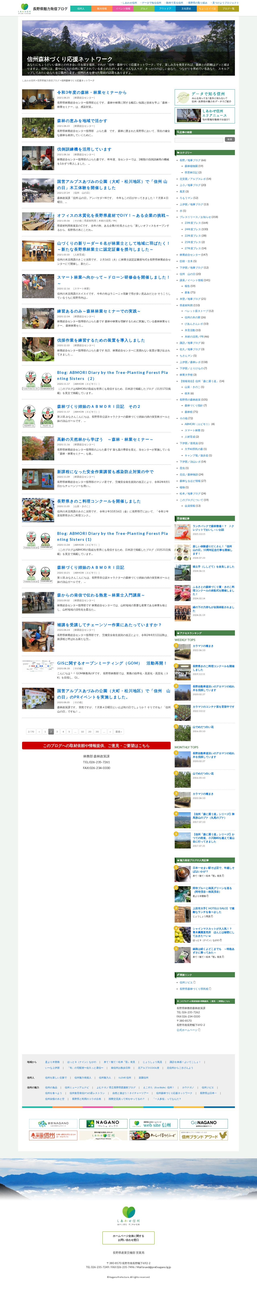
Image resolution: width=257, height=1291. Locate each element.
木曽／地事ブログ (190, 298)
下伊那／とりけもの (191, 368)
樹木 (187, 393)
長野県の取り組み (197, 2)
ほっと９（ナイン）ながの (81, 1061)
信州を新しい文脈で (56, 1077)
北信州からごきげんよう (180, 1067)
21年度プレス (193, 242)
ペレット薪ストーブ (196, 310)
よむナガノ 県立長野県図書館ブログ (116, 1087)
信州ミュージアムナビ (77, 1087)
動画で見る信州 (174, 2)
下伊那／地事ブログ (191, 267)
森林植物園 (191, 166)
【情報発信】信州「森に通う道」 (199, 381)
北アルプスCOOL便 (148, 1067)
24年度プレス (193, 229)
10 (82, 731)
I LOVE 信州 (125, 1077)
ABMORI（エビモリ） (198, 424)
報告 (187, 286)
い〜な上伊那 (52, 1067)
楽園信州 (143, 1077)
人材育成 (190, 436)
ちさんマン (186, 355)
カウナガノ (188, 1087)
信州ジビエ (186, 982)
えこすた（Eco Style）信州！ (158, 1087)
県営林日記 (191, 172)
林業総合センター (190, 254)
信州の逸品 (51, 1087)
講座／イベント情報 (191, 280)
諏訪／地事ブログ (190, 342)
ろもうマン (186, 197)
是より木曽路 (52, 1061)
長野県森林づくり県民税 (194, 988)
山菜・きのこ (192, 387)
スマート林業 (192, 430)
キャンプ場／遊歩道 (196, 455)
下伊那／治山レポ (190, 461)
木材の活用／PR (194, 336)
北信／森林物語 (189, 474)
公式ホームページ (187, 1030)
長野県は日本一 (208, 1093)
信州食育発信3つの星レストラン (87, 1093)
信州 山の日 (187, 274)
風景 (182, 191)
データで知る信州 (151, 2)
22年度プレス (193, 235)
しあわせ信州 (129, 2)
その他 (184, 418)
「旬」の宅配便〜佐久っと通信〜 (85, 1067)
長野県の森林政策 (190, 399)
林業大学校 (186, 374)
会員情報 (190, 505)
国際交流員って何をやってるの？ (127, 1098)
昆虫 (182, 468)
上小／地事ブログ (190, 185)
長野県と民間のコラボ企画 (86, 1098)
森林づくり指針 (194, 405)
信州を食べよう (53, 1093)
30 (97, 731)
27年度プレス (193, 248)
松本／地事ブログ (190, 493)
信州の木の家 (192, 317)
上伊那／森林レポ (190, 362)
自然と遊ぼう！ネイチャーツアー (130, 1093)
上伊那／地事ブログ (191, 204)
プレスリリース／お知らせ (195, 217)
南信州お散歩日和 (120, 1067)
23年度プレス (193, 222)
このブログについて (191, 500)
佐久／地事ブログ (190, 349)
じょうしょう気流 (152, 1061)
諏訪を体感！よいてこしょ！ (185, 1061)
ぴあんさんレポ (194, 323)
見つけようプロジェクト (225, 2)
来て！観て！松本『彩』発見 (119, 1061)
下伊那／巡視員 (189, 443)
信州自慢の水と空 (54, 1098)
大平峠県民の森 (194, 449)
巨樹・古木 (186, 261)
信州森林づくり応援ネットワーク (70, 58)
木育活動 (190, 330)
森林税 (189, 411)
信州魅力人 (105, 1077)
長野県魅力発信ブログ (48, 80)
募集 (187, 292)
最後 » (118, 731)
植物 (182, 487)
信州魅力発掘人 (82, 1077)
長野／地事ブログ (190, 160)
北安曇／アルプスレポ (193, 178)
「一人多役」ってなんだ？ (166, 1098)
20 (89, 731)
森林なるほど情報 (190, 480)
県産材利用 (186, 305)
